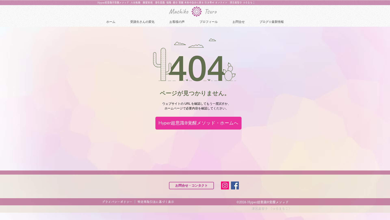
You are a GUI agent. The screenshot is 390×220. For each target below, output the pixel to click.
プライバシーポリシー (117, 201)
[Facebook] (235, 185)
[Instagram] (225, 185)
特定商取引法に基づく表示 (156, 201)
